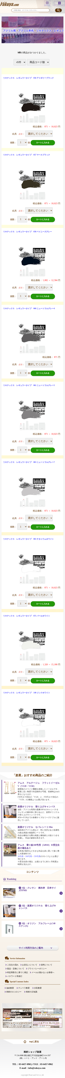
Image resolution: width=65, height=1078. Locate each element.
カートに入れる (42, 142)
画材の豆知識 (31, 992)
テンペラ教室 (24, 988)
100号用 (28, 856)
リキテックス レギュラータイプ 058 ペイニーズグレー (27, 232)
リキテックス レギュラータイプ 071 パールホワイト (26, 616)
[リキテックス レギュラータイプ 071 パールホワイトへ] (32, 646)
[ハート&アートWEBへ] (17, 1022)
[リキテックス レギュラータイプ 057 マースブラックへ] (32, 185)
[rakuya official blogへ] (17, 1013)
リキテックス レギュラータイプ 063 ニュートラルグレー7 (29, 462)
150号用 (37, 856)
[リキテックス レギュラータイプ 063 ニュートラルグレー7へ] (32, 492)
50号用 (20, 856)
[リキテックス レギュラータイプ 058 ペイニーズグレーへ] (32, 261)
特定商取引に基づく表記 (17, 972)
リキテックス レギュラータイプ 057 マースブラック (26, 155)
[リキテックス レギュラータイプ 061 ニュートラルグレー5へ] (32, 415)
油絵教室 (10, 988)
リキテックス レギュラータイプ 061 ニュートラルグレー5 (29, 385)
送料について (46, 965)
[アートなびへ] (47, 1013)
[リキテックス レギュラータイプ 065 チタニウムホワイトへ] (32, 569)
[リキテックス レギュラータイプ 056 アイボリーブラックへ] (32, 108)
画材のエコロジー (13, 992)
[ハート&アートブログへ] (47, 1022)
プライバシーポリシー (37, 969)
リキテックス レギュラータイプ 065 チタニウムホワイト (28, 539)
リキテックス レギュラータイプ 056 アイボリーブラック (28, 78)
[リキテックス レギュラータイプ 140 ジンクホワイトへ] (32, 722)
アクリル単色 (26, 30)
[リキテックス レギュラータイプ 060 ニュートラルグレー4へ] (32, 338)
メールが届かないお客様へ (43, 972)
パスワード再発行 (14, 976)
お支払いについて (29, 965)
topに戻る (34, 1041)
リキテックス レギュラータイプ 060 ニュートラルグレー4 (29, 308)
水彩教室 (38, 988)
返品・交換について (15, 969)
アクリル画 (9, 30)
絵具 (14, 134)
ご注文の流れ (12, 965)
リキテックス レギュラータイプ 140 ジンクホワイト (26, 693)
